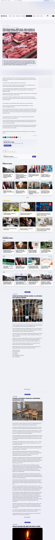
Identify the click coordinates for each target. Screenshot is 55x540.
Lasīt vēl (27, 197)
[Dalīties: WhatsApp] (7, 137)
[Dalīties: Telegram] (9, 137)
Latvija (4, 240)
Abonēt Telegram (8, 145)
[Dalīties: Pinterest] (14, 137)
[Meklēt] (45, 16)
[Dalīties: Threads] (16, 137)
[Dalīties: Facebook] (3, 137)
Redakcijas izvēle (7, 25)
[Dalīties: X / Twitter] (5, 137)
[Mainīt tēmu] (49, 16)
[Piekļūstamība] (53, 0)
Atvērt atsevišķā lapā (27, 389)
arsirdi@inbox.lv (17, 356)
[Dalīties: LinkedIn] (11, 137)
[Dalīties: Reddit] (13, 137)
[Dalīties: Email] (18, 137)
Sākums (4, 25)
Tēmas (2, 18)
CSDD (4, 256)
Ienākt (51, 0)
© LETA (17, 27)
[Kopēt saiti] (20, 137)
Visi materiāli (50, 240)
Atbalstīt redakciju (46, 0)
